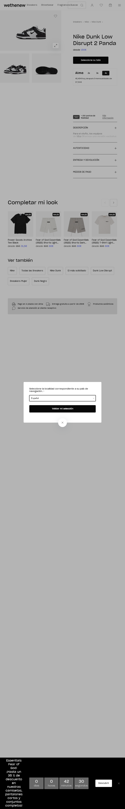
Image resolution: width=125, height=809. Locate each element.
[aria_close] (62, 422)
